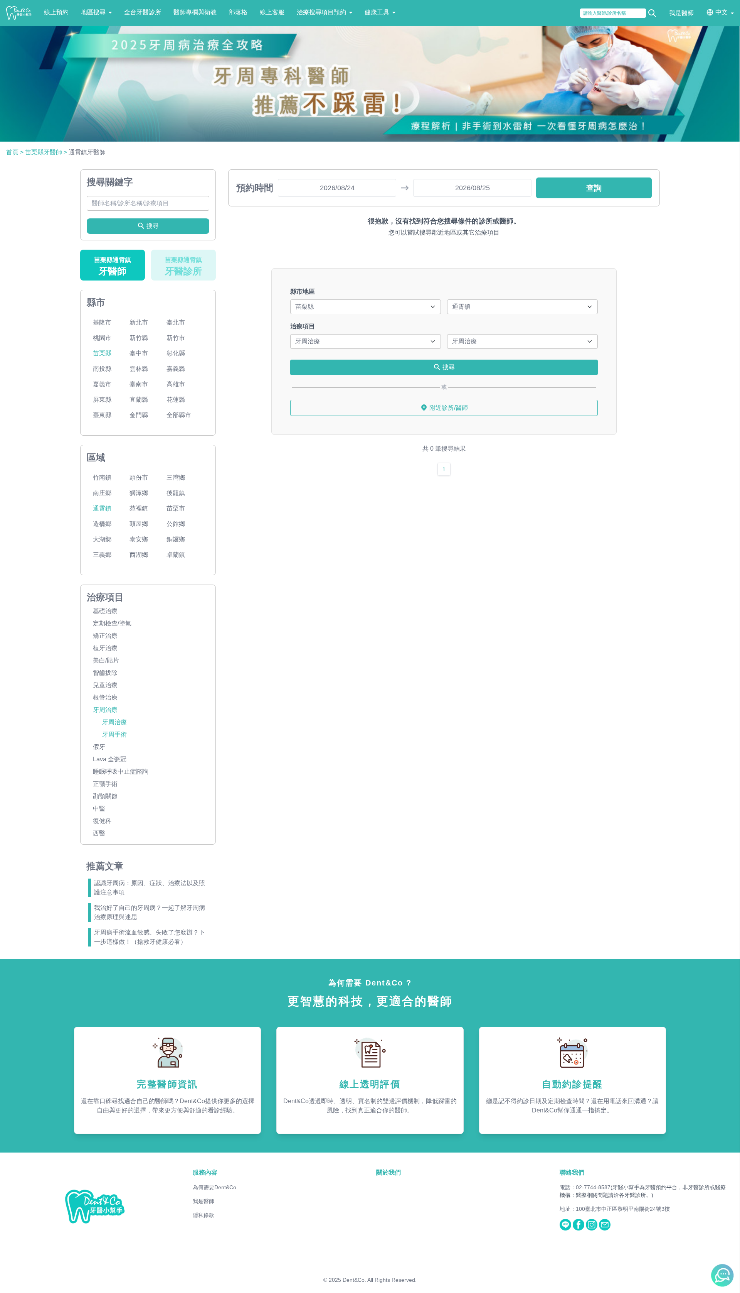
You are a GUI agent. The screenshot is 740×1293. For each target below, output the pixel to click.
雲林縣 (139, 368)
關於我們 (388, 1172)
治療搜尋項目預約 (321, 12)
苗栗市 (175, 508)
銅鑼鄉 (175, 539)
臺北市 (175, 322)
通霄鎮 (102, 508)
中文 (721, 12)
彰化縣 (175, 353)
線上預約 (56, 12)
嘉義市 (102, 384)
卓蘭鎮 (175, 554)
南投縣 (102, 368)
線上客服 (272, 12)
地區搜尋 (93, 12)
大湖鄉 (102, 539)
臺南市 (139, 384)
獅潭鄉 (139, 493)
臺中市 (139, 353)
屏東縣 (102, 399)
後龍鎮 (175, 493)
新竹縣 (139, 338)
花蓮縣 (175, 399)
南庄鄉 (102, 493)
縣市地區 (302, 291)
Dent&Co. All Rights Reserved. (380, 1280)
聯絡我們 (572, 1172)
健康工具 (377, 12)
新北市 (139, 322)
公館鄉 (175, 524)
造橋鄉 (102, 524)
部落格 (238, 12)
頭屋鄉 (139, 524)
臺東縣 (102, 415)
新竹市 (175, 338)
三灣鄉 (175, 477)
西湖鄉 (139, 554)
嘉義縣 (175, 368)
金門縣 (139, 415)
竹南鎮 (102, 477)
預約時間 (254, 188)
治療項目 (302, 326)
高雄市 (175, 384)
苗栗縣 (102, 353)
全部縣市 (178, 415)
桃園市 (102, 338)
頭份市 (139, 477)
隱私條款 (203, 1215)
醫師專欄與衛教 (195, 12)
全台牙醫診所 (142, 12)
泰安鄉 (139, 539)
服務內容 (205, 1172)
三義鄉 (102, 554)
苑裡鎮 (139, 508)
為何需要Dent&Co (214, 1187)
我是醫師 (681, 13)
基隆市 (102, 322)
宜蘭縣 (139, 399)
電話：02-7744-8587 (585, 1187)
